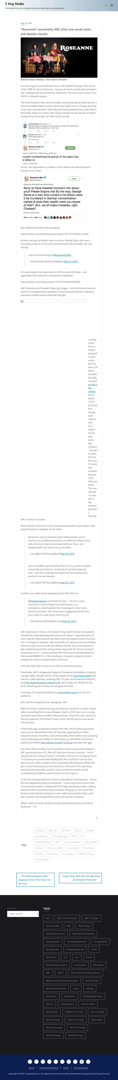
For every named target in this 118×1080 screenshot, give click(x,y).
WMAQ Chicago (53, 1035)
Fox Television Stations (56, 965)
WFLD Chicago (53, 1020)
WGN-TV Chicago (75, 1020)
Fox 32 (89, 957)
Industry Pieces (81, 1068)
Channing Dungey (60, 836)
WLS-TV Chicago (42, 859)
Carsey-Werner (42, 836)
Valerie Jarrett (52, 854)
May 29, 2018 (26, 23)
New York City (92, 981)
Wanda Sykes (68, 854)
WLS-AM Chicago (54, 1027)
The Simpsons (67, 1004)
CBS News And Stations (83, 934)
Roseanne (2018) (55, 848)
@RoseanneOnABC (62, 255)
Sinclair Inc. (51, 996)
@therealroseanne (37, 601)
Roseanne (39, 848)
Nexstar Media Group (56, 988)
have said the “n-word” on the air (57, 742)
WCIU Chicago (97, 1012)
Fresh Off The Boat (43, 842)
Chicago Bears (52, 941)
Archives (11, 908)
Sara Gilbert (89, 848)
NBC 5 (60, 973)
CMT (74, 836)
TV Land (39, 854)
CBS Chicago (84, 926)
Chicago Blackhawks (76, 941)
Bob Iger (90, 830)
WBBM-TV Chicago (86, 854)
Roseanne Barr (73, 848)
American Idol (52, 926)
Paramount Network (72, 842)
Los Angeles (80, 965)
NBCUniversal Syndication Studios (62, 981)
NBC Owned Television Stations (85, 973)
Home (66, 1068)
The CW (49, 1004)
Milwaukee (98, 965)
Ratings (89, 988)
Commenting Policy (48, 1068)
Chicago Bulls (100, 941)
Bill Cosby (53, 830)
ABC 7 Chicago (91, 918)
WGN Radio (96, 1020)
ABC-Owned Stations (67, 918)
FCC (66, 957)
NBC (48, 973)
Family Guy (51, 957)
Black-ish (78, 830)
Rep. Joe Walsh (91, 842)
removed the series (67, 692)
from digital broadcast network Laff (42, 682)
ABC (48, 918)
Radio (76, 988)
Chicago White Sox (75, 949)
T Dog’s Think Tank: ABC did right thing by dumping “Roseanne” (81, 878)
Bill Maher (66, 830)
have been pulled (82, 675)
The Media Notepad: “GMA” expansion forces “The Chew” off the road (34, 880)
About (31, 1068)
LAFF (57, 842)
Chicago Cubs (52, 949)
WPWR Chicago (75, 1035)
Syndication (69, 996)
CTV (82, 836)
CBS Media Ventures (55, 934)
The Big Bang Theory (92, 996)
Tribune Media (88, 1004)
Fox (77, 957)
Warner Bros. (52, 1012)
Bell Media (40, 830)
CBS (69, 926)
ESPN (94, 949)
